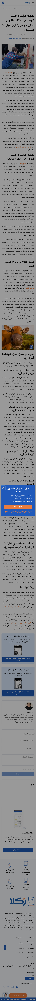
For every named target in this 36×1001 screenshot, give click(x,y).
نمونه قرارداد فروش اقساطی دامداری (18, 511)
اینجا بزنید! (18, 506)
